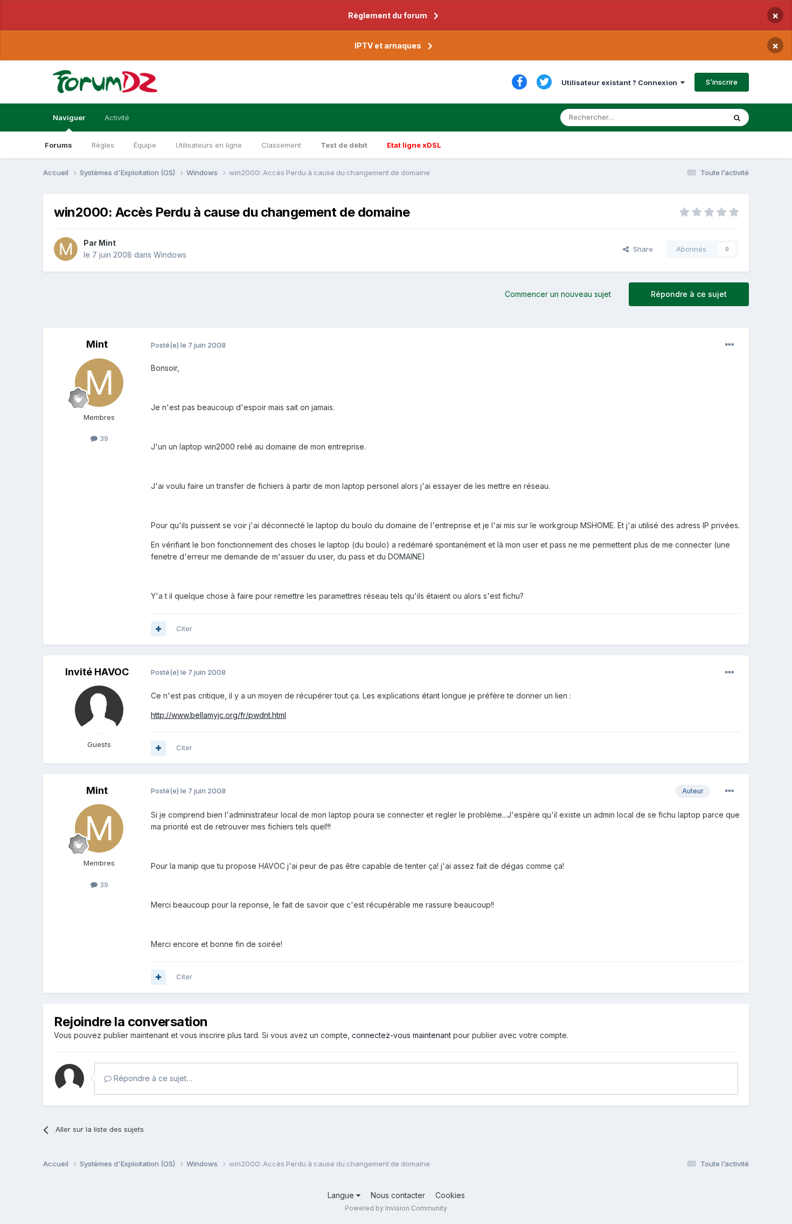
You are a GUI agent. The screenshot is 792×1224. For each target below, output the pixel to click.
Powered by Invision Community (396, 1208)
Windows (170, 254)
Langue (342, 1195)
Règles (103, 145)
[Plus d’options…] (729, 344)
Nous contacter (398, 1195)
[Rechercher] (737, 117)
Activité (117, 117)
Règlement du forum (387, 15)
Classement (281, 145)
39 (103, 438)
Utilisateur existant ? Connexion (620, 82)
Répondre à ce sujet (689, 294)
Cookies (450, 1195)
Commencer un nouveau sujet (558, 294)
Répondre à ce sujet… (152, 1078)
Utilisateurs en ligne (209, 145)
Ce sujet (697, 117)
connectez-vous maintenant (401, 1035)
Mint (107, 242)
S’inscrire (722, 82)
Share (641, 249)
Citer (184, 628)
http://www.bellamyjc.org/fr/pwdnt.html (218, 715)
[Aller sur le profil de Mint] (66, 249)
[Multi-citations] (158, 629)
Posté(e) (188, 345)
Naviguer (69, 117)
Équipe (145, 145)
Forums (58, 145)
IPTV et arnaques (388, 45)
